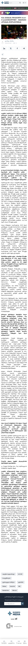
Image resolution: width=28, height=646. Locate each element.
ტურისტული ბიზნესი (8, 582)
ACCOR (20, 574)
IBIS (19, 586)
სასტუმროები (6, 578)
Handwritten (5, 590)
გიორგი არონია (9, 41)
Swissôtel (12, 586)
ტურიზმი (20, 582)
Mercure (15, 590)
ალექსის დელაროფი (8, 574)
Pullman (4, 586)
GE (23, 2)
